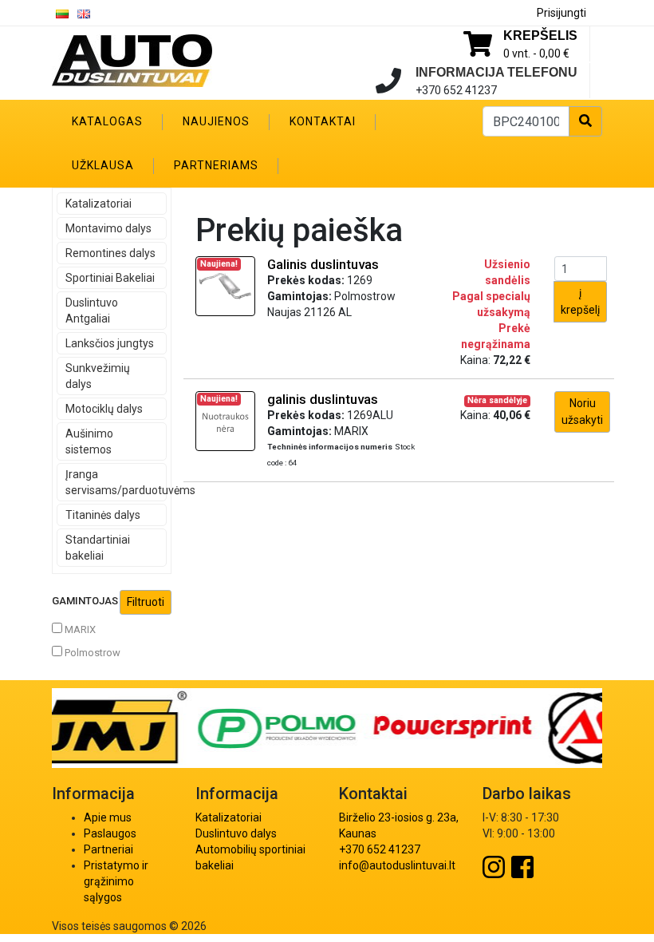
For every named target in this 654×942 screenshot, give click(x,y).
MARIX (79, 629)
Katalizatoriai (98, 203)
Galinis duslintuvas (323, 264)
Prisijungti (561, 12)
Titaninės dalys (102, 515)
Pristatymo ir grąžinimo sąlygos (116, 881)
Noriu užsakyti (582, 411)
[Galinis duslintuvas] (225, 285)
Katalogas (107, 121)
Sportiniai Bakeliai (110, 277)
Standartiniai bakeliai (97, 547)
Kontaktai (323, 121)
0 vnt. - (536, 53)
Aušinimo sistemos (89, 441)
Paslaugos (110, 833)
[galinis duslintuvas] (225, 420)
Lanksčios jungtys (109, 343)
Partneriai (108, 849)
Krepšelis (540, 35)
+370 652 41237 (379, 849)
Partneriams (216, 165)
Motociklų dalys (104, 408)
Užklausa (103, 165)
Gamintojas (85, 601)
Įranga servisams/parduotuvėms (116, 482)
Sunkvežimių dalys (97, 376)
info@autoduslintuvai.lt (397, 865)
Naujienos (216, 121)
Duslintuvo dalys (236, 833)
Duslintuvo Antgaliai (91, 310)
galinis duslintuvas (322, 399)
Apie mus (108, 817)
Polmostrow (91, 653)
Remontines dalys (110, 253)
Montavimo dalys (108, 228)
